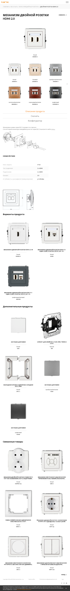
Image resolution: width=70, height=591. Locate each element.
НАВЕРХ (63, 572)
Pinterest (66, 583)
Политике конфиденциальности (24, 589)
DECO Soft (14, 6)
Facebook (61, 583)
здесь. (53, 129)
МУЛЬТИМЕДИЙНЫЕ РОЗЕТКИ (28, 6)
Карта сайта (32, 579)
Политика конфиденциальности (48, 579)
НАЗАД (63, 574)
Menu (67, 2)
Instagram (64, 583)
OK (66, 588)
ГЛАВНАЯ (6, 6)
